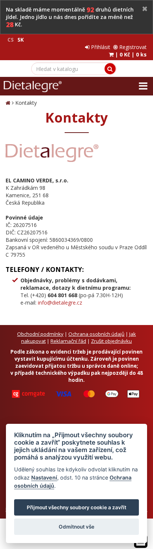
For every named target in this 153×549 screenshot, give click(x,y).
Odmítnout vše (76, 527)
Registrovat (132, 47)
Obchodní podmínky (40, 334)
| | (130, 54)
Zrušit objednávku (111, 341)
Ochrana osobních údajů (96, 334)
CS (10, 39)
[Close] (144, 9)
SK (20, 39)
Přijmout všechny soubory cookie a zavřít (76, 507)
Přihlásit (99, 47)
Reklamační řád (68, 341)
